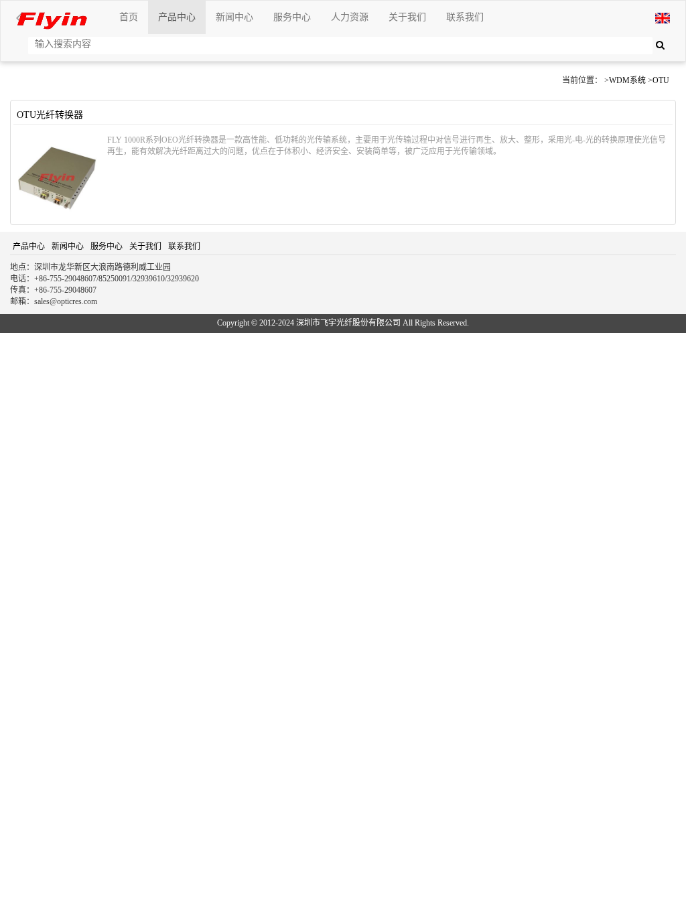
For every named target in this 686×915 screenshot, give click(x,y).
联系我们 (465, 17)
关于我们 (407, 17)
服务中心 (292, 17)
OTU (661, 80)
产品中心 (177, 17)
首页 (128, 17)
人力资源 (349, 17)
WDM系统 (627, 80)
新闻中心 (234, 17)
